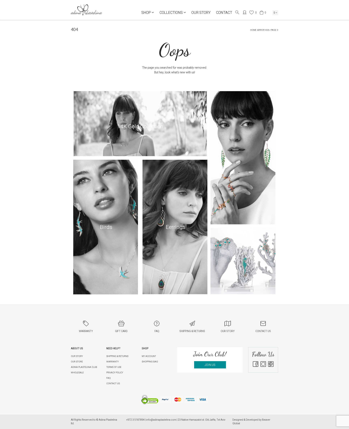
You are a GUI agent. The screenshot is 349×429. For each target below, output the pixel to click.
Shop (146, 12)
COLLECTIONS (171, 12)
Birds (106, 227)
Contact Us (113, 383)
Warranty (112, 361)
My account (149, 356)
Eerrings (175, 227)
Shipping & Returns (117, 356)
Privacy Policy (114, 372)
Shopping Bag (150, 361)
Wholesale (77, 372)
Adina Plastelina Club (84, 367)
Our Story (200, 12)
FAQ (108, 378)
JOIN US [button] (209, 365)
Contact (224, 12)
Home (253, 30)
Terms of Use (113, 367)
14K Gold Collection (140, 127)
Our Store (77, 361)
